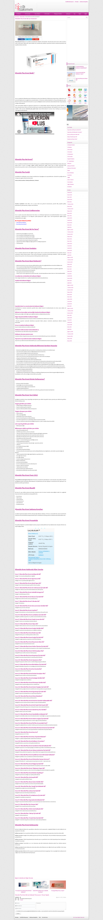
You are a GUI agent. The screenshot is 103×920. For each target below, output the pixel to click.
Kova (80, 103)
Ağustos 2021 (70, 257)
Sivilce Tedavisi (70, 179)
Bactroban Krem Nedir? (21, 224)
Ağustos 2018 (70, 331)
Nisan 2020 (69, 294)
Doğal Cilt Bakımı (70, 158)
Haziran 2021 (70, 262)
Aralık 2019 (69, 303)
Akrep (85, 97)
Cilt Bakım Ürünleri (71, 144)
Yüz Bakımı (69, 186)
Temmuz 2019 (70, 310)
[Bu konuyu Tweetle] (28, 39)
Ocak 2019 (69, 320)
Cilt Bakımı (18, 13)
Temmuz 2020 (70, 287)
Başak (74, 97)
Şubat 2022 (69, 243)
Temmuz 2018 (70, 333)
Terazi (80, 97)
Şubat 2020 (69, 299)
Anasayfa (17, 16)
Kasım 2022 (69, 222)
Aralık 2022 (69, 220)
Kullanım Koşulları (84, 1)
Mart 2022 (69, 241)
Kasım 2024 (69, 199)
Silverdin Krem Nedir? (21, 222)
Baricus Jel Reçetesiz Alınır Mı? (73, 134)
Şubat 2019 (69, 317)
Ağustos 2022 (70, 229)
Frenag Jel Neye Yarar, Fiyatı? (57, 890)
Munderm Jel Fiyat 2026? (72, 139)
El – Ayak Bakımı (70, 161)
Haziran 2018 (70, 336)
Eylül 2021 (69, 255)
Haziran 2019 (70, 313)
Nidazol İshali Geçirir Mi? (72, 136)
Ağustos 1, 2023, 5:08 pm (61, 897)
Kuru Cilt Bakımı (70, 172)
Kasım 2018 (69, 324)
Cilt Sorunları (27, 13)
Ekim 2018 (69, 327)
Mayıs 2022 (69, 236)
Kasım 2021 (69, 250)
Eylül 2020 (69, 282)
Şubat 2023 (69, 218)
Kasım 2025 (69, 194)
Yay (69, 103)
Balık (85, 103)
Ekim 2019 (69, 306)
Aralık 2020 (69, 276)
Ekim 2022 (69, 225)
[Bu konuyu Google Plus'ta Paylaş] (35, 39)
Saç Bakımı (69, 175)
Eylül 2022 (69, 227)
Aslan (69, 97)
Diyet (80, 13)
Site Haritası (45, 917)
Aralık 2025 (69, 192)
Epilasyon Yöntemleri (71, 168)
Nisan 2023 (69, 213)
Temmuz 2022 (70, 231)
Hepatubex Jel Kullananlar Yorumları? (74, 132)
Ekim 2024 (69, 201)
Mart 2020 (69, 296)
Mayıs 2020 (69, 292)
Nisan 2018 (69, 340)
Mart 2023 (69, 215)
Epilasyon (68, 13)
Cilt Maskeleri (70, 154)
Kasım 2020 (69, 278)
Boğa (75, 92)
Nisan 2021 (69, 266)
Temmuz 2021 (70, 259)
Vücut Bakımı (37, 13)
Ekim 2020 (69, 280)
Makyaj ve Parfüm (58, 13)
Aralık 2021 (69, 248)
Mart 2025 (69, 197)
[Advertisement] (62, 6)
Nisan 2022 (69, 238)
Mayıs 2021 (69, 264)
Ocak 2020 (69, 301)
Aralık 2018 (69, 322)
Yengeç (85, 92)
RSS (40, 917)
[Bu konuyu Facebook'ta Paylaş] (21, 39)
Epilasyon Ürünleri (71, 165)
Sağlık (85, 13)
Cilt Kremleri (47, 13)
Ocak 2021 (69, 273)
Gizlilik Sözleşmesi (69, 1)
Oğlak (74, 103)
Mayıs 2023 (69, 211)
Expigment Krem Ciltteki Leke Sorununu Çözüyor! (77, 119)
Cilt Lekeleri (69, 151)
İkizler (80, 92)
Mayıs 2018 (69, 338)
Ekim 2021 (69, 252)
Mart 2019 (69, 315)
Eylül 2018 (69, 329)
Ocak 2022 (69, 245)
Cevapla (21, 899)
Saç (74, 13)
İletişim (76, 1)
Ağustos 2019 (70, 308)
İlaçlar (68, 170)
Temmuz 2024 (70, 204)
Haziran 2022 (70, 234)
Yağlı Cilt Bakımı (70, 184)
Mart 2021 (69, 269)
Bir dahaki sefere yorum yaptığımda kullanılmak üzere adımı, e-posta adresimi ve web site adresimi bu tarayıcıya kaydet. (40, 911)
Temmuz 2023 (70, 208)
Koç (69, 92)
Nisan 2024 (69, 206)
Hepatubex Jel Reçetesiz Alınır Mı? (74, 129)
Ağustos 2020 (70, 285)
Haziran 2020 (70, 289)
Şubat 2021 (69, 271)
